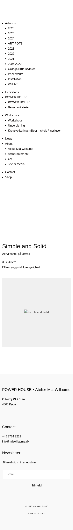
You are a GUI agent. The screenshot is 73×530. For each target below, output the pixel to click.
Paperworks (15, 74)
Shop (8, 177)
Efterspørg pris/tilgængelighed (21, 267)
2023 (11, 48)
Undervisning (16, 125)
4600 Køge (9, 404)
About (8, 143)
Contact (10, 172)
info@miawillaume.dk (15, 441)
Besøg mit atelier (18, 107)
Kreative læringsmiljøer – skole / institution (34, 130)
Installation (14, 79)
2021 (11, 58)
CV (10, 159)
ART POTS (15, 43)
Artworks (11, 23)
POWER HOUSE (16, 97)
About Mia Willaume (20, 148)
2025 (11, 33)
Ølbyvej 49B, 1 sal (13, 399)
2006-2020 (14, 63)
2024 (11, 38)
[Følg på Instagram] (10, 414)
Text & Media (16, 164)
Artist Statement (18, 153)
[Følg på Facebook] (3, 414)
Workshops (12, 115)
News (8, 138)
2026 (11, 28)
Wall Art (13, 84)
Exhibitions (12, 92)
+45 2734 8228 (11, 436)
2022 (11, 53)
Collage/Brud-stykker (21, 68)
